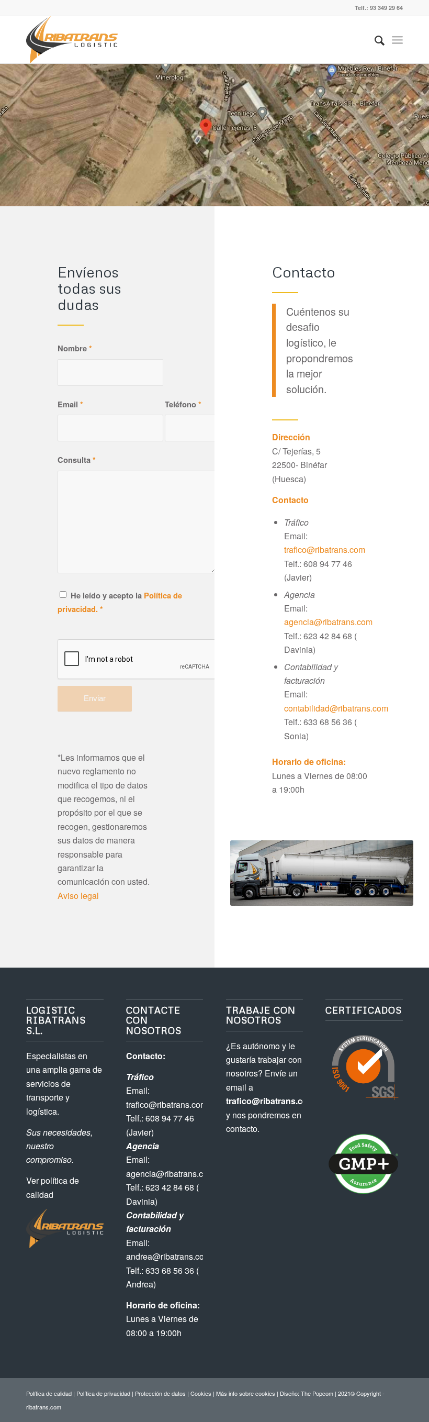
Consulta (77, 459)
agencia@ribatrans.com (328, 622)
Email (70, 404)
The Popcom (316, 1393)
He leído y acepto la (120, 602)
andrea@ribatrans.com (168, 1256)
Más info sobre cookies (245, 1393)
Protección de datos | (162, 1393)
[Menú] (397, 40)
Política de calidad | (51, 1393)
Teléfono (183, 404)
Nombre (75, 348)
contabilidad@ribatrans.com (336, 708)
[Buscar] (374, 39)
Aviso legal (78, 896)
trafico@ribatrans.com (324, 549)
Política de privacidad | (105, 1393)
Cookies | (203, 1393)
